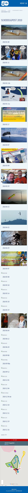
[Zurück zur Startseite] (5, 3)
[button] (23, 3)
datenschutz (14, 489)
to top (15, 440)
